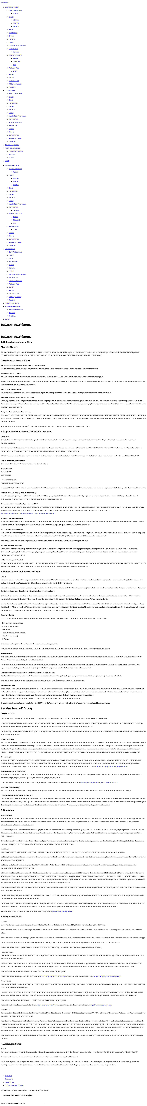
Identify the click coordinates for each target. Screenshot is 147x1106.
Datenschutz (9, 1079)
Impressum (8, 1076)
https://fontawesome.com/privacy (101, 1005)
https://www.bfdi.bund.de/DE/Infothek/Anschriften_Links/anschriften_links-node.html (28, 513)
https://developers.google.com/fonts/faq (52, 976)
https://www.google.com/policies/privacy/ (107, 976)
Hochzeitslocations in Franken (14, 1085)
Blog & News (9, 1082)
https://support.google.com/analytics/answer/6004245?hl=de (99, 782)
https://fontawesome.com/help (47, 1005)
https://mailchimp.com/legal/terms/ (61, 911)
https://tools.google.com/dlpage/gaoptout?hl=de (112, 766)
